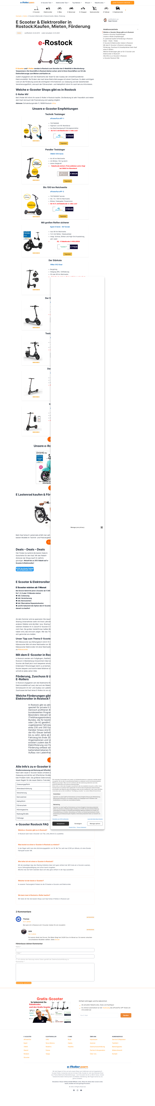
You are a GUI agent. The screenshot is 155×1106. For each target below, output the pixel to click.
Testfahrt (115, 1043)
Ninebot (26, 1054)
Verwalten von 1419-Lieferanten (60, 819)
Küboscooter (23, 649)
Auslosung (106, 1008)
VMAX (26, 1047)
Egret (25, 1043)
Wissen (87, 3)
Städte (25, 16)
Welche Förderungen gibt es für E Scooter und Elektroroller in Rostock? (119, 53)
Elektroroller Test (62, 3)
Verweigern (78, 823)
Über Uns (93, 1054)
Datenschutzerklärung (97, 1047)
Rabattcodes (99, 3)
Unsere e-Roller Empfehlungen (113, 36)
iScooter (26, 1057)
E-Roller (30, 68)
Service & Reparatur (119, 1039)
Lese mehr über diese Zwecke (95, 819)
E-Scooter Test (46, 3)
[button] (102, 527)
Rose (69, 1039)
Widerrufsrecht (117, 1050)
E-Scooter (20, 68)
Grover (57, 939)
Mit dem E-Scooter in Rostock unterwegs (117, 45)
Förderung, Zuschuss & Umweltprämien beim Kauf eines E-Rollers (120, 48)
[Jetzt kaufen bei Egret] (36, 240)
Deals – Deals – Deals (110, 41)
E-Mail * (18, 953)
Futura (48, 1050)
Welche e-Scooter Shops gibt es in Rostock (118, 32)
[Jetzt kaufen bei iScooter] (36, 385)
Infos (54, 103)
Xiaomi (26, 1050)
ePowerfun (27, 1039)
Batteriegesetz (117, 1047)
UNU (47, 1039)
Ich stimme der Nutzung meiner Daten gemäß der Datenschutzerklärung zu (43, 959)
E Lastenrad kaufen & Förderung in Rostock (118, 39)
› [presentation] (125, 10)
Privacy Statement (81, 827)
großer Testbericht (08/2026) (122, 2)
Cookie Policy (72, 827)
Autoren (92, 1043)
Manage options (95, 823)
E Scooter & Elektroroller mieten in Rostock (118, 43)
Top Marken (76, 3)
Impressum (93, 1039)
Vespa (48, 1054)
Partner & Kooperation (97, 1050)
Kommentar (20, 961)
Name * (18, 947)
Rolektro (48, 1047)
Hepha (70, 1043)
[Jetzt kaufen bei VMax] (36, 167)
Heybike (70, 1047)
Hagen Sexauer (112, 21)
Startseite (18, 16)
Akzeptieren (61, 823)
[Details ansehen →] (36, 130)
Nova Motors (50, 1043)
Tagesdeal (64, 143)
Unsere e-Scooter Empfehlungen (114, 34)
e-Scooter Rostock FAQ (111, 58)
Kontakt (114, 1054)
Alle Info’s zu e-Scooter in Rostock (115, 56)
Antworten (90, 917)
